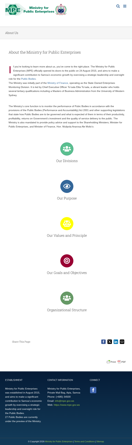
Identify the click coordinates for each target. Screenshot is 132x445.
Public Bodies (28, 78)
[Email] (122, 342)
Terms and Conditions (84, 441)
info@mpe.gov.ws (64, 400)
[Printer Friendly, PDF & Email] (116, 361)
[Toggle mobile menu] (125, 6)
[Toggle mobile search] (118, 6)
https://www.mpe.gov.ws (67, 404)
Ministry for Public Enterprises (59, 441)
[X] (110, 342)
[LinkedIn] (116, 342)
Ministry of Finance (57, 83)
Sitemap (100, 441)
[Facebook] (103, 342)
